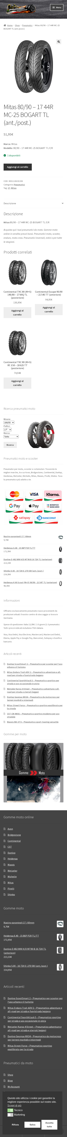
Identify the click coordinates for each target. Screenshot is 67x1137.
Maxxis (11, 864)
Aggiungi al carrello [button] (17, 312)
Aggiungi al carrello (17, 166)
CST (10, 846)
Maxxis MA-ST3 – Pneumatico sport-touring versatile (32, 722)
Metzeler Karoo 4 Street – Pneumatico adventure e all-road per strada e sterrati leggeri (33, 690)
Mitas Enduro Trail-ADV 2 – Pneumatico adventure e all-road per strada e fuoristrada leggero (34, 674)
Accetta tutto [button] (49, 1125)
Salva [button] (32, 1124)
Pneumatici (27, 25)
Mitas (14, 188)
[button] (58, 41)
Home (10, 25)
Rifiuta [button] (15, 1124)
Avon (10, 828)
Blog (10, 1080)
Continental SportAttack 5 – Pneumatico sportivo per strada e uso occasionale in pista (33, 682)
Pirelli (11, 888)
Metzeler (12, 870)
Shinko (11, 894)
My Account (14, 1086)
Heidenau (13, 858)
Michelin (12, 876)
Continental (14, 840)
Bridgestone (14, 834)
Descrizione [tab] (10, 203)
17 (9, 188)
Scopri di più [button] (14, 1105)
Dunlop (11, 852)
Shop (17, 25)
